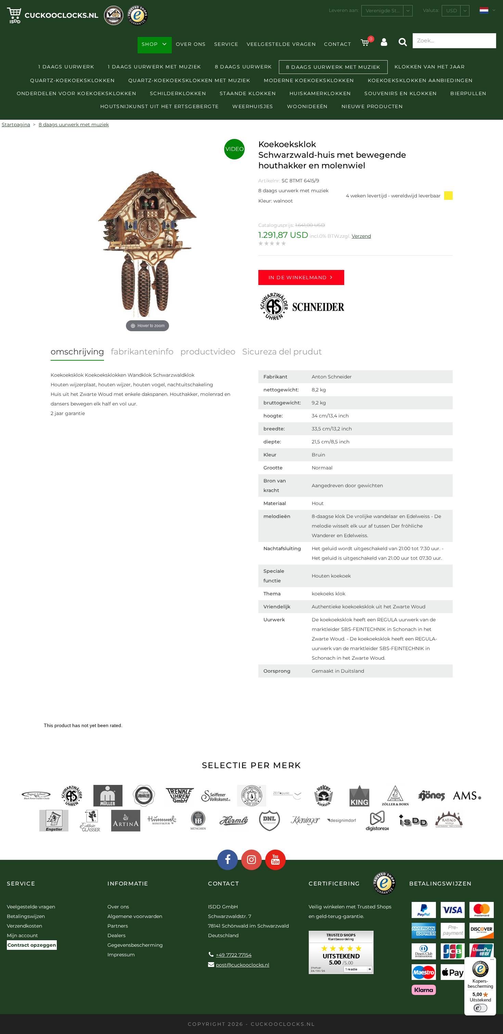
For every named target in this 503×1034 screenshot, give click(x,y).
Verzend (361, 236)
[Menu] (492, 961)
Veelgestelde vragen (281, 44)
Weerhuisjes (252, 106)
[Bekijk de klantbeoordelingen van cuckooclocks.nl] (341, 955)
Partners (117, 926)
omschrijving (77, 352)
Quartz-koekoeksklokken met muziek (189, 80)
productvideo (207, 352)
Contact (337, 44)
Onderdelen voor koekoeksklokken (76, 93)
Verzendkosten (24, 926)
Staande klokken (248, 93)
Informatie (128, 883)
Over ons (191, 44)
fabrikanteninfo (142, 352)
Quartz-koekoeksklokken (72, 80)
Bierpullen (468, 93)
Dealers (116, 935)
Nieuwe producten (372, 106)
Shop (150, 44)
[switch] (480, 1008)
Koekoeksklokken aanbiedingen (420, 80)
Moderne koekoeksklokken (309, 80)
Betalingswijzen (26, 916)
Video (234, 149)
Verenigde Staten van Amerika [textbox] (389, 11)
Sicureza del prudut (282, 352)
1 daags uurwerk (66, 67)
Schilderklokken (178, 93)
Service (226, 44)
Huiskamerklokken (320, 93)
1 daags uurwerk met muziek (154, 67)
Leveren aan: (344, 10)
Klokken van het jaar (430, 67)
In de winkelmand (298, 277)
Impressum (121, 955)
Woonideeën (307, 106)
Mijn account (22, 935)
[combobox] (387, 10)
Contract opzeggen (32, 945)
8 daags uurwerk (243, 67)
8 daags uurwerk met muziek (333, 67)
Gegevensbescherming (135, 945)
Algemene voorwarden (134, 916)
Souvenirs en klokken (400, 93)
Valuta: (431, 10)
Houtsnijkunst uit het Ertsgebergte (159, 106)
